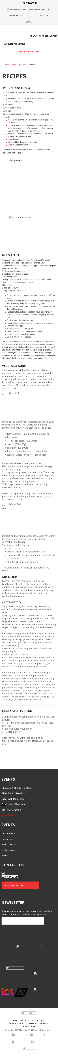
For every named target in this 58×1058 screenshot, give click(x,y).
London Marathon (16, 804)
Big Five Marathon (11, 810)
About (29, 22)
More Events (8, 815)
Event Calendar (9, 844)
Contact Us (29, 1026)
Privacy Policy (16, 1023)
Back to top (27, 1020)
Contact (43, 16)
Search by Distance (15, 44)
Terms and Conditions (38, 1023)
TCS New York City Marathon (17, 788)
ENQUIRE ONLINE (14, 885)
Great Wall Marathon (13, 799)
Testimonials (14, 16)
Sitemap (41, 1020)
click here (26, 260)
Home (14, 36)
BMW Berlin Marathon (13, 793)
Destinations (8, 833)
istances (7, 839)
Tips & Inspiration (29, 51)
